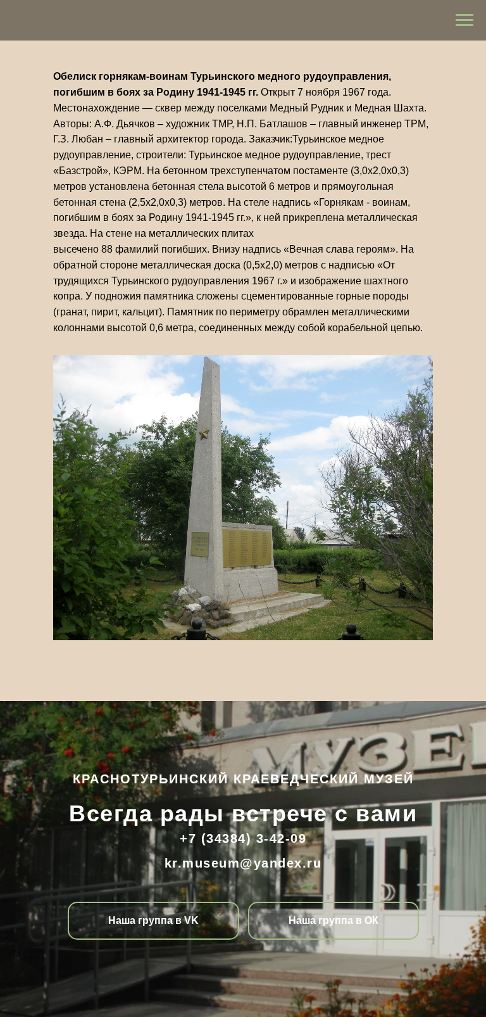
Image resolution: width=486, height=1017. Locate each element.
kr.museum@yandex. (236, 863)
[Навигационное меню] (464, 20)
